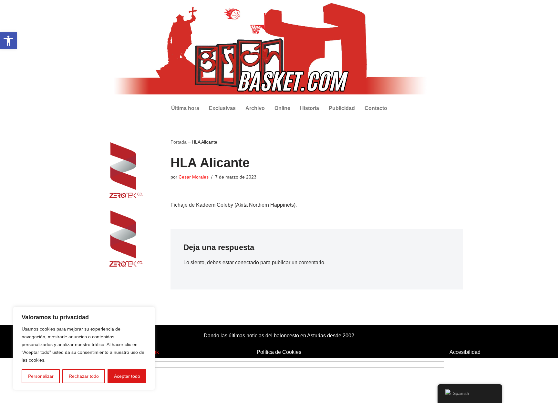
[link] (8, 40)
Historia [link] (309, 108)
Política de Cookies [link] (279, 352)
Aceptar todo (127, 376)
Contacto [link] (376, 108)
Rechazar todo (84, 376)
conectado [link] (247, 262)
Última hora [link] (185, 108)
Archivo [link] (255, 108)
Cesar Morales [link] (194, 177)
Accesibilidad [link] (465, 352)
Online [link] (282, 108)
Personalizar (41, 376)
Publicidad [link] (342, 108)
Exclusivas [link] (222, 108)
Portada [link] (178, 142)
